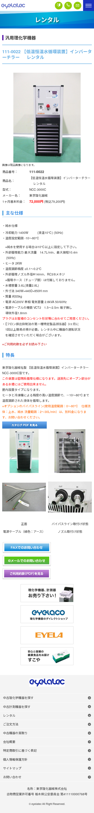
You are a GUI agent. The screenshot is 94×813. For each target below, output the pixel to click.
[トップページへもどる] (13, 5)
